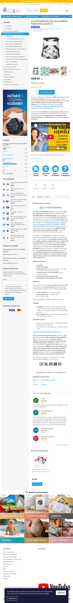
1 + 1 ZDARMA (8, 26)
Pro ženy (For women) (10, 67)
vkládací (63, 223)
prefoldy (58, 106)
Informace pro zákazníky (10, 555)
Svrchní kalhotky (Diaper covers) (15, 39)
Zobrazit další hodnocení (62, 445)
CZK (60, 4)
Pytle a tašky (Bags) (11, 62)
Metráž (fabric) (8, 82)
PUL (36, 97)
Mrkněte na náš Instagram (38, 492)
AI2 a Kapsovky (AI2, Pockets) (14, 41)
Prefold (5, 151)
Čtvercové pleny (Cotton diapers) (15, 57)
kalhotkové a (39, 106)
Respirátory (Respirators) (11, 85)
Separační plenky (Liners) (13, 54)
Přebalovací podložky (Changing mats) (17, 59)
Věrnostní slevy (7, 564)
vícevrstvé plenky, (49, 106)
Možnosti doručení (36, 87)
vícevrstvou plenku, (39, 225)
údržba (42, 319)
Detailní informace (36, 159)
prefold (48, 225)
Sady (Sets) (9, 36)
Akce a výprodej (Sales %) (11, 31)
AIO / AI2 (5, 170)
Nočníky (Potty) (8, 72)
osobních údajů (17, 289)
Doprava (5, 567)
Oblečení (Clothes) (9, 77)
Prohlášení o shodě (8, 562)
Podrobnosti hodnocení (55, 29)
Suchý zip (44, 385)
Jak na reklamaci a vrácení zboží (12, 559)
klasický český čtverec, (53, 223)
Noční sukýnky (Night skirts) (13, 44)
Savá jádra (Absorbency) (13, 52)
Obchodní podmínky (8, 571)
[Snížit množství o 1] (38, 93)
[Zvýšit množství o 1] (38, 91)
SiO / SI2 (5, 166)
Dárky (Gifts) (7, 80)
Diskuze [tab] (47, 197)
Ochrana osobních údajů (10, 557)
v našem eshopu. (53, 359)
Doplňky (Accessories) (12, 64)
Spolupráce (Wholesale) (9, 574)
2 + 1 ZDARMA (8, 29)
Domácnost (7, 74)
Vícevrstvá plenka (8, 155)
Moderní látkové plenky (48, 380)
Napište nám (6, 576)
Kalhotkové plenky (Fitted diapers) (15, 49)
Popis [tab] (33, 197)
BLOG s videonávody (34, 4)
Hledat (44, 10)
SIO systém (55, 225)
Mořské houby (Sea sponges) (12, 69)
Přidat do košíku (48, 92)
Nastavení (12, 598)
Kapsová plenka (7, 162)
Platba (5, 569)
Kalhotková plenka (8, 159)
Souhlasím (61, 593)
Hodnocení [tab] (40, 197)
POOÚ (47, 594)
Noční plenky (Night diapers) (14, 46)
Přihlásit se (8, 298)
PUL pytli (63, 343)
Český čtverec (7, 147)
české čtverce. (48, 108)
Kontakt (5, 579)
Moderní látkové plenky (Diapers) (13, 34)
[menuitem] (12, 16)
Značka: (37, 31)
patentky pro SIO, (59, 226)
